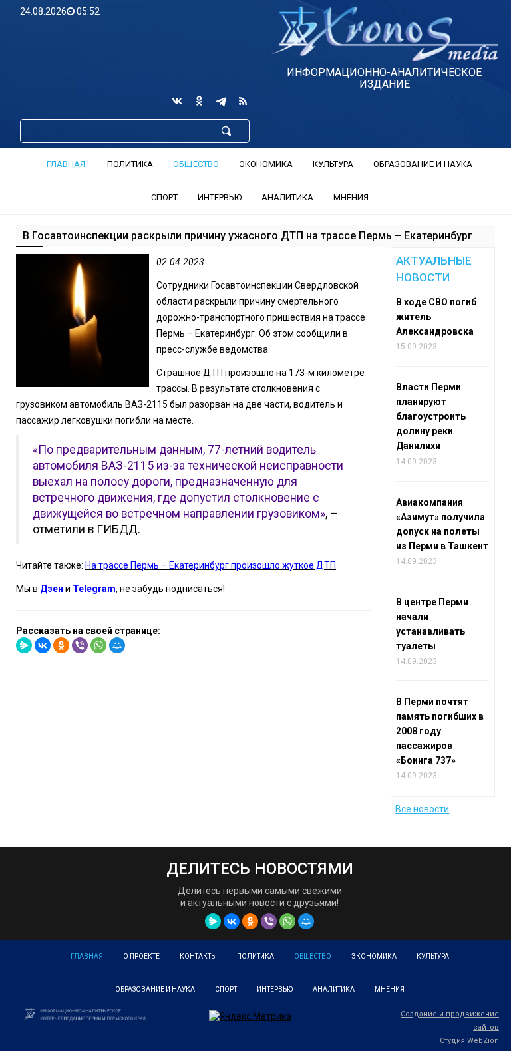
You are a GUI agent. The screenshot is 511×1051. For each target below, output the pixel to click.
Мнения (351, 197)
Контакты (198, 956)
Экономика (266, 164)
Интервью (220, 197)
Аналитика (287, 197)
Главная (66, 164)
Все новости (422, 809)
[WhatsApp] (98, 645)
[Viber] (80, 645)
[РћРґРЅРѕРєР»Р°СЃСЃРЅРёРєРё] (61, 645)
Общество (196, 164)
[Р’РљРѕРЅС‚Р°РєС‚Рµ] (43, 645)
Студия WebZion (469, 1040)
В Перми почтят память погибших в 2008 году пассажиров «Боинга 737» (440, 731)
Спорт (164, 197)
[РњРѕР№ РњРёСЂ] (117, 645)
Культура (333, 164)
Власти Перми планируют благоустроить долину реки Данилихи (431, 416)
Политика (130, 164)
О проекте (141, 956)
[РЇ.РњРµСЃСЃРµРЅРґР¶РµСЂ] (24, 645)
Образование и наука (422, 164)
